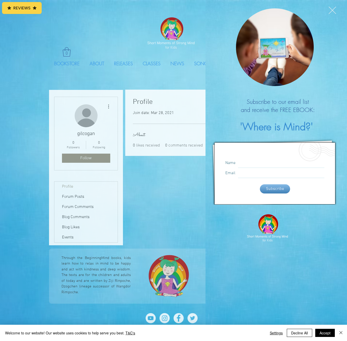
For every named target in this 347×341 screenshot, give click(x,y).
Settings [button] (276, 332)
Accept (325, 332)
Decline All (299, 332)
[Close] (341, 333)
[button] (332, 10)
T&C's (130, 332)
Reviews (21, 8)
